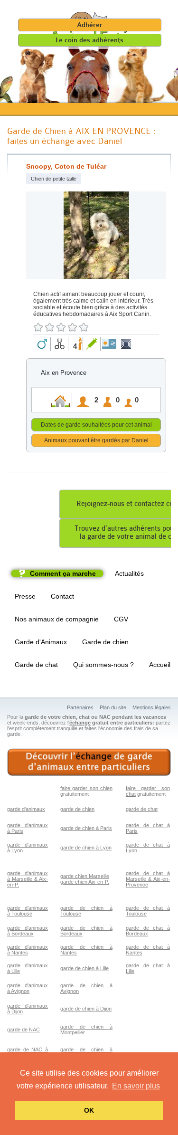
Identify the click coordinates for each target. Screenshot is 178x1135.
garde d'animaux (26, 809)
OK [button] (89, 1110)
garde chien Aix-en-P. (84, 882)
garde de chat (142, 809)
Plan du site (113, 707)
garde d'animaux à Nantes (27, 949)
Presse (25, 596)
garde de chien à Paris (86, 828)
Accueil (159, 664)
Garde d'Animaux (41, 642)
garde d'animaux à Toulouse (27, 910)
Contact (62, 596)
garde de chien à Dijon (86, 1008)
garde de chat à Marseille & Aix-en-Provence (148, 878)
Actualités (129, 573)
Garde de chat (36, 664)
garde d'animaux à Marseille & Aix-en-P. (27, 878)
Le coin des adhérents (89, 40)
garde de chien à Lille (84, 968)
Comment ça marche (63, 573)
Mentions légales (151, 707)
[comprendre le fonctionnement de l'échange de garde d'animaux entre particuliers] (89, 762)
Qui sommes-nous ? (103, 664)
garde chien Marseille (84, 876)
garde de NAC (23, 1029)
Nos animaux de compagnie (57, 619)
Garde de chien (105, 642)
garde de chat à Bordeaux (148, 930)
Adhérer (90, 25)
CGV (121, 619)
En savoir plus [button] (136, 1086)
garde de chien (77, 809)
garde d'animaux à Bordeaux (27, 930)
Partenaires (80, 707)
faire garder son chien (86, 788)
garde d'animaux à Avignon (27, 988)
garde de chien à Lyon (86, 847)
